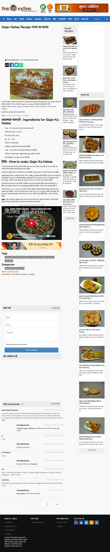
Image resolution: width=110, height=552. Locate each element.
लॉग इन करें (85, 19)
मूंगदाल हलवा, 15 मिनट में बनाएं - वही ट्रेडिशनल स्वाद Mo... (69, 80)
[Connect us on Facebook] (76, 522)
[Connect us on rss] (91, 522)
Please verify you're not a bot (16, 344)
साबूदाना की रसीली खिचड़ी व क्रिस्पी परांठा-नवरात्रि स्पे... (90, 402)
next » (57, 504)
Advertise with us (11, 526)
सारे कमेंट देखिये (55, 308)
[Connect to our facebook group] (81, 522)
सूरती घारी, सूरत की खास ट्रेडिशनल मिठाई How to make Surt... (70, 173)
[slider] (6, 274)
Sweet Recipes (10, 268)
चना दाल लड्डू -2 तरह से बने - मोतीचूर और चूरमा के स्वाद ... (91, 261)
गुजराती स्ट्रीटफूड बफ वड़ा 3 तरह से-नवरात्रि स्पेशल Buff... (90, 438)
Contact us (9, 522)
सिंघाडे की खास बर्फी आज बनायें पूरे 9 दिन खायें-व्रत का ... (70, 48)
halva (12, 257)
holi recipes (9, 261)
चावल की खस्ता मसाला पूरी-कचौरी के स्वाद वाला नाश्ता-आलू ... (91, 366)
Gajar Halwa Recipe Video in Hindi (31, 205)
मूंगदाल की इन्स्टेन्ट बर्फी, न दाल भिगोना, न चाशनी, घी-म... (91, 190)
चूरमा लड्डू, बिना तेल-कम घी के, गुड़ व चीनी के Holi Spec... (70, 143)
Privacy (60, 526)
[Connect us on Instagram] (97, 522)
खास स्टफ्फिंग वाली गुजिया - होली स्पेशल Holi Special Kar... (69, 112)
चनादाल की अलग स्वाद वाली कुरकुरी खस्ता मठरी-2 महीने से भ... (92, 225)
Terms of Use (62, 522)
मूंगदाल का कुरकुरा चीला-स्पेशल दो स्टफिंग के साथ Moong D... (91, 297)
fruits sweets (50, 257)
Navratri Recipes (21, 257)
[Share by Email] (7, 65)
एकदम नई (85, 94)
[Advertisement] (31, 44)
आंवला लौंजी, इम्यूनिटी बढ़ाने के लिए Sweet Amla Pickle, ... (69, 202)
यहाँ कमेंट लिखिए (55, 404)
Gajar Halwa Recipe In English (18, 115)
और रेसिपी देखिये (70, 218)
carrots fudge (40, 257)
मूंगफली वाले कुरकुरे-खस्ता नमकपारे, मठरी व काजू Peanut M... (91, 156)
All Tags (8, 534)
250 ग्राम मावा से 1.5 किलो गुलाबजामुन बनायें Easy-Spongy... (91, 120)
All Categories (10, 530)
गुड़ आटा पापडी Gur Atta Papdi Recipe (89, 330)
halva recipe (31, 257)
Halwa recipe (20, 268)
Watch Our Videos (38, 522)
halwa (7, 257)
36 (47, 504)
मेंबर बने (77, 19)
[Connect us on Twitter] (86, 522)
